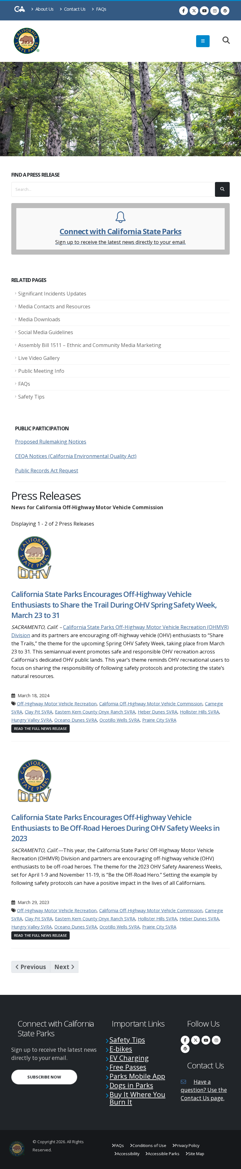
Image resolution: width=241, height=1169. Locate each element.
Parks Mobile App (137, 1076)
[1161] (34, 780)
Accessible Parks (163, 1153)
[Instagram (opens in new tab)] (214, 10)
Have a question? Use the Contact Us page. (204, 1090)
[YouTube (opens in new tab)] (204, 10)
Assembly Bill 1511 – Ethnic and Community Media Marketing (89, 345)
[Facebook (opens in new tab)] (183, 10)
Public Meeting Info (41, 370)
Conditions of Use (149, 1145)
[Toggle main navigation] (203, 41)
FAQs (100, 9)
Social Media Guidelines (45, 332)
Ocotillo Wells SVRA (119, 720)
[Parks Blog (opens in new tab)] (225, 10)
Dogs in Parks (131, 1085)
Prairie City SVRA (159, 720)
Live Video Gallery (39, 358)
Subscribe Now (52, 1077)
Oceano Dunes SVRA (75, 720)
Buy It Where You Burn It (137, 1098)
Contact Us (74, 9)
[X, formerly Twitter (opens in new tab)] (194, 10)
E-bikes (121, 1048)
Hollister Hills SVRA (199, 712)
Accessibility (128, 1153)
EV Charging (129, 1057)
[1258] (34, 557)
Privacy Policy (187, 1145)
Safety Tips (31, 396)
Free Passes (128, 1067)
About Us (44, 9)
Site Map (196, 1153)
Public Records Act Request (46, 470)
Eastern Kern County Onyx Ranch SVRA (95, 712)
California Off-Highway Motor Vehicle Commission (150, 704)
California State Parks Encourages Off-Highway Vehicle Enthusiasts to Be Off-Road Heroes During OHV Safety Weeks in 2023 (115, 827)
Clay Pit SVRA (38, 712)
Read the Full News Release (40, 728)
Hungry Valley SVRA (31, 720)
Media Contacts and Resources (54, 306)
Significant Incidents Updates (52, 293)
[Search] (223, 40)
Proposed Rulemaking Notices (50, 441)
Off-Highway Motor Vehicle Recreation (57, 704)
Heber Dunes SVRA (157, 712)
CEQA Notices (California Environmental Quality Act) (76, 456)
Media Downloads (39, 319)
